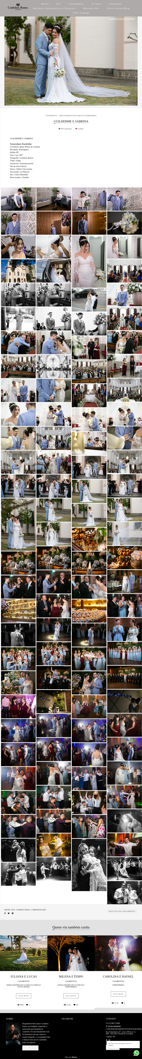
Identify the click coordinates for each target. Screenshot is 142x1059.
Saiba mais (30, 1048)
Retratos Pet (91, 8)
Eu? (59, 4)
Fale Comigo (81, 12)
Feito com (71, 1057)
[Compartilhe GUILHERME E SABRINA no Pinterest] (13, 913)
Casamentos (76, 4)
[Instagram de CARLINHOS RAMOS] (109, 1040)
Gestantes (115, 4)
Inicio (45, 4)
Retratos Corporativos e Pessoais (54, 8)
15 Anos (96, 4)
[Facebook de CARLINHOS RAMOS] (106, 1040)
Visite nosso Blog (118, 8)
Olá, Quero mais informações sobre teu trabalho (119, 1044)
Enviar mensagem (114, 1026)
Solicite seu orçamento (122, 911)
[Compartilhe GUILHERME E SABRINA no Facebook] (5, 913)
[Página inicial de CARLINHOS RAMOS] (18, 8)
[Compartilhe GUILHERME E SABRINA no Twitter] (9, 913)
